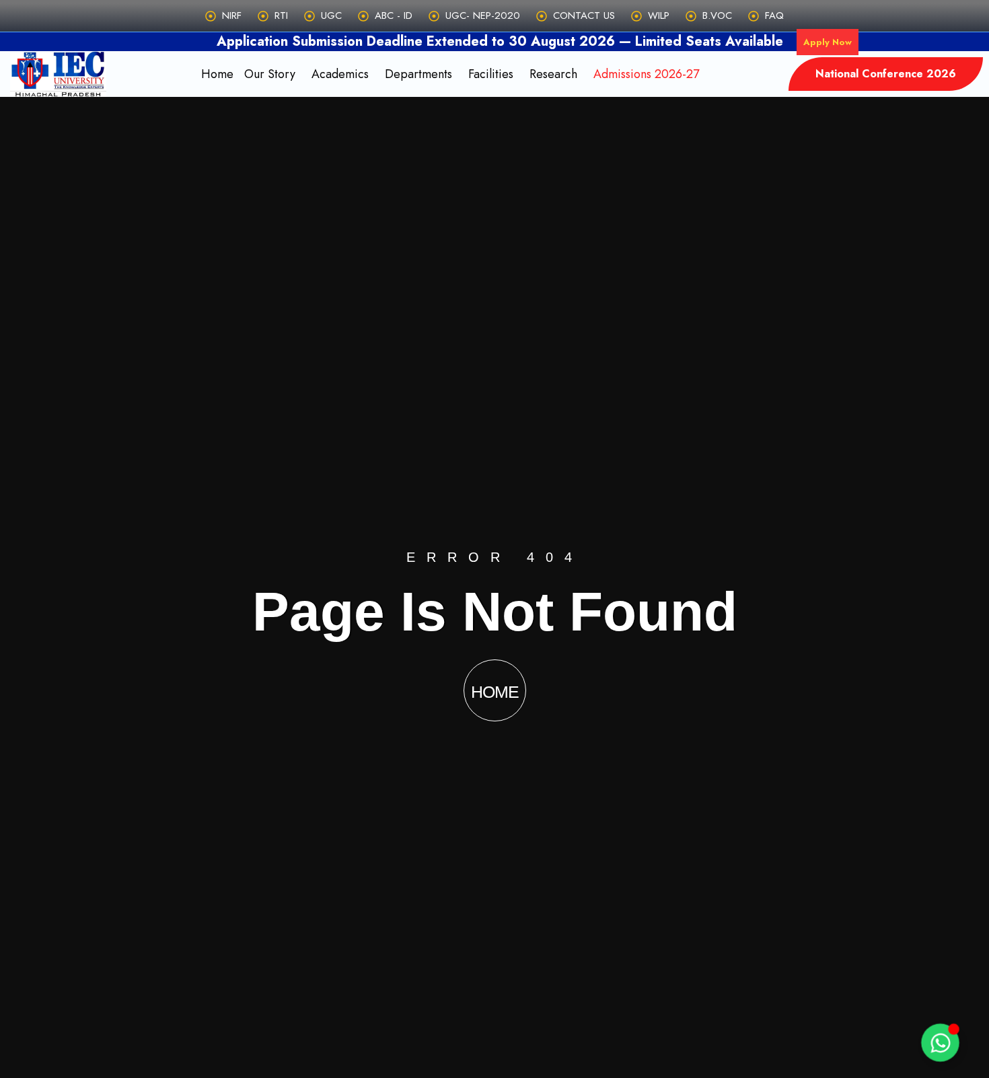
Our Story (269, 74)
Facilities (490, 74)
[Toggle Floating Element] (940, 1042)
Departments (418, 74)
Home (217, 74)
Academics (340, 74)
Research (553, 74)
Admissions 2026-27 (646, 74)
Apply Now (827, 42)
